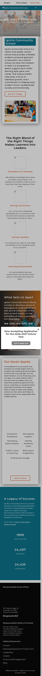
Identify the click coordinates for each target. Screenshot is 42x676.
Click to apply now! (21, 343)
